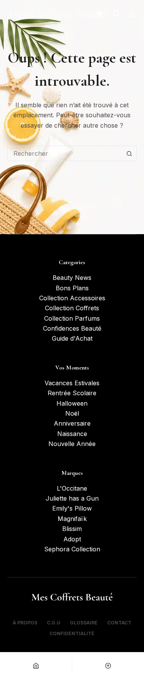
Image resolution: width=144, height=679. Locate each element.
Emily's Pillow (72, 508)
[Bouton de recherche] (129, 153)
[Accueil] (36, 665)
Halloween (72, 403)
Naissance (72, 434)
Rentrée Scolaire (72, 393)
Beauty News (72, 277)
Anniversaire (72, 423)
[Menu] (133, 13)
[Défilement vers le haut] (108, 665)
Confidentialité (72, 633)
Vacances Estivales (72, 383)
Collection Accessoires (72, 298)
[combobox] (65, 153)
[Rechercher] (116, 13)
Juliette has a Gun (72, 498)
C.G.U (53, 623)
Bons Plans (72, 288)
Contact (119, 623)
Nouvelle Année (72, 444)
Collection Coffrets (72, 308)
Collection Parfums (72, 318)
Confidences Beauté (72, 328)
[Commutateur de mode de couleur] (99, 13)
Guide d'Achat (72, 338)
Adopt (72, 539)
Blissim (72, 529)
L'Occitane (72, 488)
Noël (72, 413)
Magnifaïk (72, 519)
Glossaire (84, 623)
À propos (25, 623)
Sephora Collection (72, 549)
